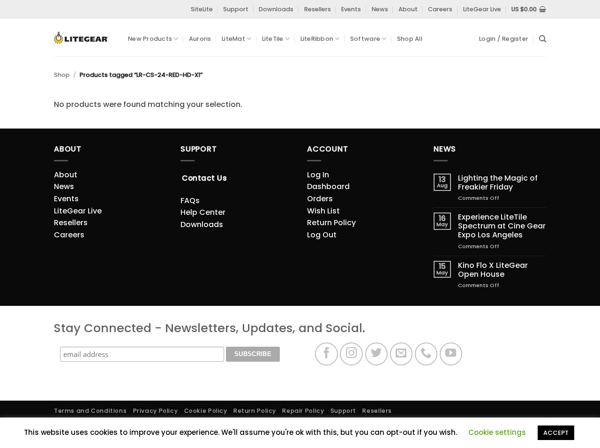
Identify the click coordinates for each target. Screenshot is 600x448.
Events (351, 9)
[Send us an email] (401, 353)
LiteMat (233, 39)
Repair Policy (303, 411)
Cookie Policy (205, 411)
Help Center (202, 212)
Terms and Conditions (90, 411)
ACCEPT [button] (556, 432)
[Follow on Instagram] (351, 353)
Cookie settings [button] (497, 432)
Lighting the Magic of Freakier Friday (498, 182)
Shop (62, 75)
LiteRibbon (317, 39)
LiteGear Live (482, 9)
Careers (440, 9)
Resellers (317, 9)
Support (235, 9)
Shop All (409, 39)
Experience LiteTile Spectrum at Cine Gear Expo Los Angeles (502, 226)
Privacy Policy (155, 411)
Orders (320, 198)
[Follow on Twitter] (376, 353)
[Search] (542, 39)
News (380, 9)
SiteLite (202, 9)
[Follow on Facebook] (326, 353)
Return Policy (331, 222)
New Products (150, 39)
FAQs (190, 200)
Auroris (200, 39)
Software (365, 39)
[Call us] (426, 353)
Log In (318, 174)
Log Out (322, 234)
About (408, 9)
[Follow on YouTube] (451, 353)
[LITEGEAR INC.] (84, 37)
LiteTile (273, 39)
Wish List (323, 210)
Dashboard (328, 186)
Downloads (276, 9)
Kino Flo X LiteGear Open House (493, 270)
